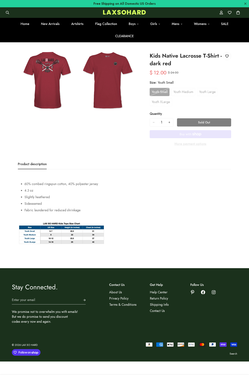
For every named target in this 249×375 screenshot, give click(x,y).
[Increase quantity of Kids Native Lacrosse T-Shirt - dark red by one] (169, 122)
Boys (132, 24)
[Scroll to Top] (242, 355)
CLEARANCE (124, 36)
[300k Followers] (203, 292)
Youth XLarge (162, 103)
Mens (175, 24)
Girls (153, 24)
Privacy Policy (119, 298)
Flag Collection (106, 24)
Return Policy (159, 298)
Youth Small (161, 93)
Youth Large (208, 93)
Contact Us (157, 310)
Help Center (159, 292)
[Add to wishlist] (227, 56)
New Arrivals (50, 24)
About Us (115, 292)
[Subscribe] (81, 300)
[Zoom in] (70, 59)
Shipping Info (159, 304)
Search (233, 353)
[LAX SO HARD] (124, 12)
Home (25, 24)
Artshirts (77, 24)
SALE (225, 24)
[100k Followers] (213, 292)
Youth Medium (184, 93)
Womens (200, 24)
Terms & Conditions (123, 304)
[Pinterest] (192, 292)
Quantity (156, 114)
